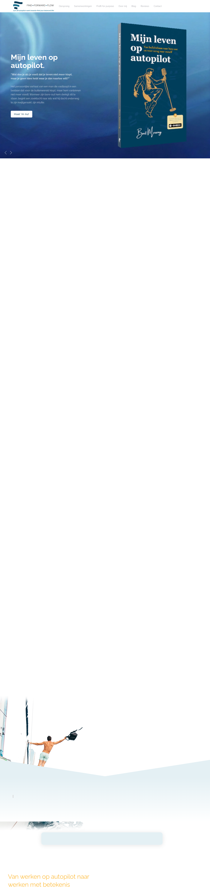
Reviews (145, 6)
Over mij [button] (123, 6)
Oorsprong (64, 6)
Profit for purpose (105, 6)
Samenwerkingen (83, 6)
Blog (133, 6)
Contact (158, 6)
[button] (5, 152)
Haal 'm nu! (21, 114)
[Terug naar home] (33, 6)
